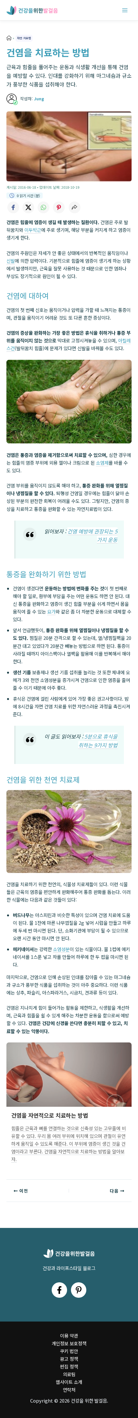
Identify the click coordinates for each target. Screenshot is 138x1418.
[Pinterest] (78, 1290)
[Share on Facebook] (12, 207)
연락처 (69, 1389)
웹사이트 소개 (69, 1381)
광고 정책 (69, 1358)
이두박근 (32, 229)
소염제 (102, 462)
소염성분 (61, 949)
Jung (39, 98)
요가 (51, 611)
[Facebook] (59, 1290)
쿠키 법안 (69, 1351)
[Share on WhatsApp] (43, 207)
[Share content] (74, 207)
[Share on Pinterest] (59, 207)
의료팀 (69, 1374)
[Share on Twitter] (28, 207)
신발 (10, 260)
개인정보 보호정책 (69, 1343)
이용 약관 (69, 1335)
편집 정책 (69, 1366)
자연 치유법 (24, 38)
